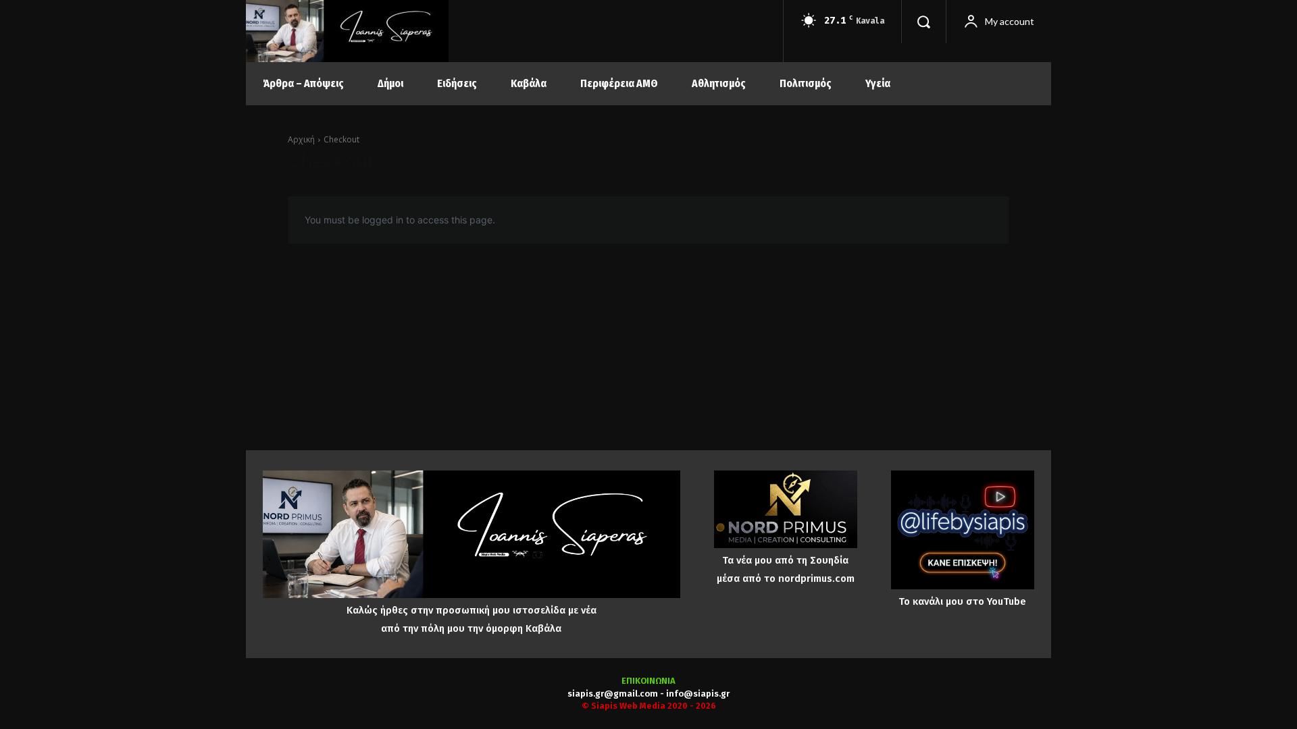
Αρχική (301, 139)
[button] (923, 21)
